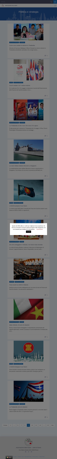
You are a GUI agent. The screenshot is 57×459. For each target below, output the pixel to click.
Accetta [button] (28, 231)
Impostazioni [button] (40, 229)
